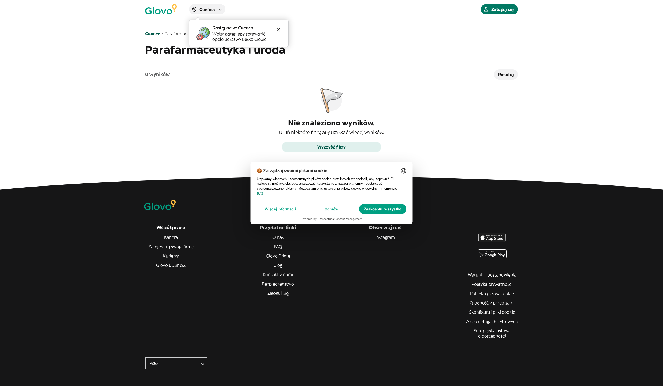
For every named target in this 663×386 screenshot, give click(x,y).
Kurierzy (171, 255)
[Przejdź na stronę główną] (161, 9)
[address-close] (278, 30)
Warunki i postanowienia (492, 274)
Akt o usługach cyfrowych (492, 321)
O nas (278, 237)
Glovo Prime (278, 255)
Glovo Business (171, 265)
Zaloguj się (278, 293)
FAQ (278, 246)
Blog (277, 265)
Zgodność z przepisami (492, 302)
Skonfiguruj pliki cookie (492, 312)
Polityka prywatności (492, 284)
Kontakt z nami (278, 274)
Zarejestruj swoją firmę (171, 246)
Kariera (171, 237)
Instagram (385, 237)
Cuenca (153, 33)
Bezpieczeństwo (278, 283)
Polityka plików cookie (492, 293)
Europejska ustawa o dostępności (492, 333)
